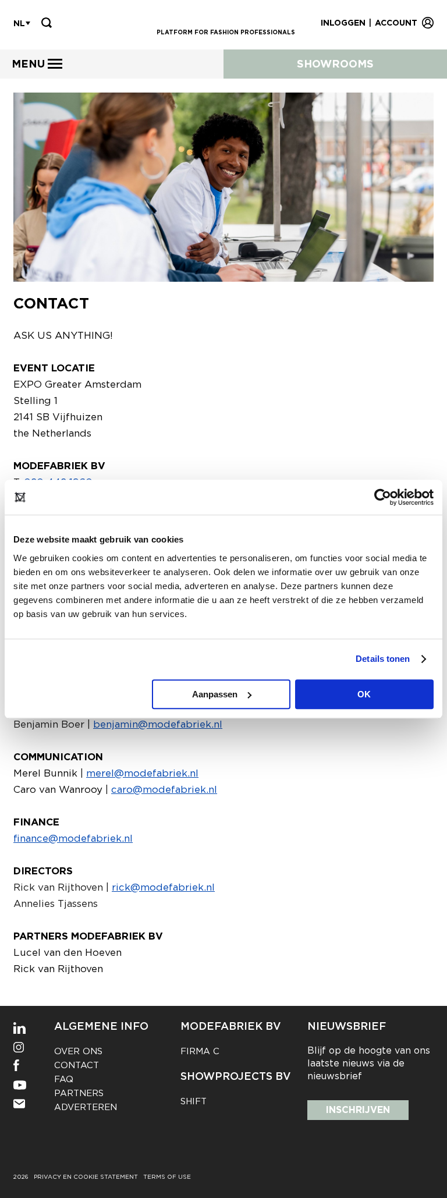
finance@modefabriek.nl (73, 838)
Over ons (78, 1051)
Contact (76, 1065)
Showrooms (335, 64)
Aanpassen (214, 694)
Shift (193, 1101)
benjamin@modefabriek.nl (157, 724)
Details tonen (383, 659)
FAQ (63, 1079)
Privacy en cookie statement (86, 1176)
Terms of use (167, 1176)
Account (396, 22)
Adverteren (85, 1107)
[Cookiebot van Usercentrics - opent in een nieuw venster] (383, 497)
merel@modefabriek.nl (142, 773)
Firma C (199, 1051)
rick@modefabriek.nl (163, 887)
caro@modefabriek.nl (164, 789)
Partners (79, 1093)
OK (364, 694)
